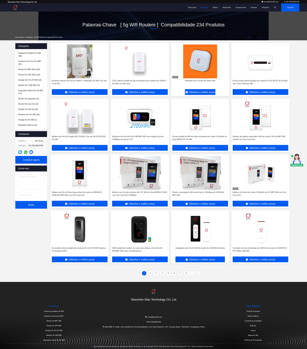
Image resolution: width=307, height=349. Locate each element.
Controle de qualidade (253, 321)
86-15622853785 (292, 2)
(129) (29, 69)
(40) (29, 114)
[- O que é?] (25, 152)
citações (290, 7)
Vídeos (215, 7)
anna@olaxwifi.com (271, 2)
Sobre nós (227, 7)
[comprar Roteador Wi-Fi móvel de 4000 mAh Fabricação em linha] (200, 61)
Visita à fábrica (253, 316)
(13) (28, 99)
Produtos (204, 7)
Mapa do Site (253, 335)
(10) (30, 80)
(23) (27, 125)
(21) (28, 104)
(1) (27, 120)
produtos (28, 37)
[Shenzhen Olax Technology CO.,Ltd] (15, 7)
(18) (28, 109)
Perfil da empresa (253, 311)
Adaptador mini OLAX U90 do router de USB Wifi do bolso (200, 248)
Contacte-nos (241, 7)
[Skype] (20, 152)
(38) (29, 54)
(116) (29, 75)
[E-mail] (31, 152)
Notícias (253, 326)
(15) (29, 85)
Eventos (254, 7)
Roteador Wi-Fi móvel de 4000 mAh (200, 81)
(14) (30, 91)
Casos (253, 330)
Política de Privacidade (253, 340)
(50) (29, 62)
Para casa (192, 7)
